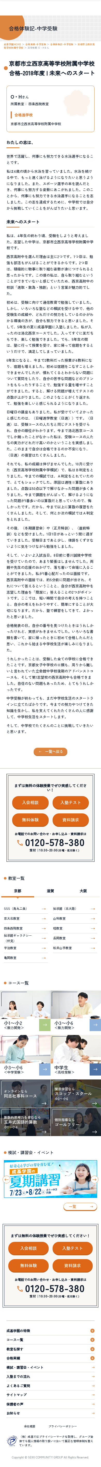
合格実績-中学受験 (35, 44)
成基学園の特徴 (18, 1330)
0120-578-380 (55, 842)
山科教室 (59, 918)
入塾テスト (70, 802)
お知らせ (13, 1413)
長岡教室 (59, 938)
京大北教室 (11, 918)
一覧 (72, 1206)
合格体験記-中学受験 (62, 44)
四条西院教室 (13, 928)
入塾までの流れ (18, 1376)
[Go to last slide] (6, 1179)
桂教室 (57, 928)
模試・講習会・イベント (25, 1367)
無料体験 (30, 819)
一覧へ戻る (54, 751)
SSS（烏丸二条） (16, 908)
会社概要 (29, 1426)
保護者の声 (14, 1404)
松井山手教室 (62, 948)
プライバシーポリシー (62, 1426)
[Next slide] (94, 1179)
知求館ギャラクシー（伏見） (18, 938)
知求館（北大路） (65, 908)
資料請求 (70, 819)
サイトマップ (16, 1394)
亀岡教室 (10, 957)
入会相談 (30, 802)
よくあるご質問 (18, 1385)
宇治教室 (10, 948)
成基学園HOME (12, 44)
